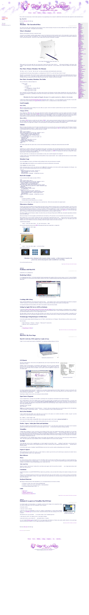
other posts (26, 21)
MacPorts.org (72, 495)
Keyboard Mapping (71, 329)
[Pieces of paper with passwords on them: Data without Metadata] (48, 60)
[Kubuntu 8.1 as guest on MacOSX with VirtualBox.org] (69, 511)
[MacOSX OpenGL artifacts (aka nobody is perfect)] (48, 295)
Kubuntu (66, 329)
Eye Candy (64, 495)
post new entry (22, 530)
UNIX (69, 495)
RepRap (3, 19)
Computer (4, 16)
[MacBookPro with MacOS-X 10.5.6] (48, 356)
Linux (67, 329)
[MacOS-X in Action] (39, 387)
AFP (63, 329)
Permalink (75, 329)
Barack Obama (3, 24)
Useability (67, 495)
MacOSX (62, 329)
